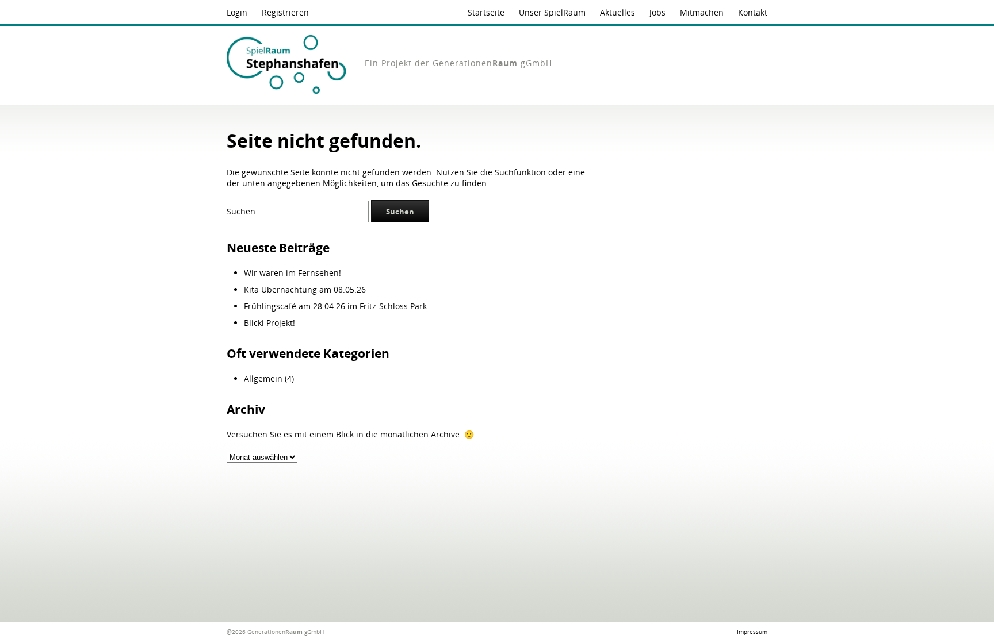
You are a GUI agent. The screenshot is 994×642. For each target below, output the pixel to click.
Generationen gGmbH (492, 62)
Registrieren (285, 12)
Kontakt (752, 12)
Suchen (241, 211)
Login (237, 12)
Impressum (752, 632)
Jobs (657, 12)
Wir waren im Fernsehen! (292, 272)
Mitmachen (702, 12)
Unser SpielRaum (552, 12)
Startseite (486, 12)
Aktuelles (617, 12)
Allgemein (263, 378)
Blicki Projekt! (269, 322)
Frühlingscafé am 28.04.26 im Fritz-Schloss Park (335, 306)
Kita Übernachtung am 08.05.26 (305, 289)
